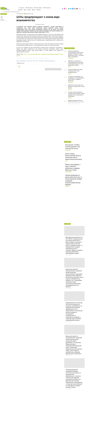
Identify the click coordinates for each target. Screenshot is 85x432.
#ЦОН (34, 60)
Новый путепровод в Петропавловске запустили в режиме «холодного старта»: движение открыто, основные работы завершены (76, 53)
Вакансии (33, 9)
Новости (22, 7)
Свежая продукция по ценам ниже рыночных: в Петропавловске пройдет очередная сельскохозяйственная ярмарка (73, 179)
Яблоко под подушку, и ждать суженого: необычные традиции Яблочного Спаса (72, 167)
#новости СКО (29, 60)
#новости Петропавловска (21, 60)
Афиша (25, 9)
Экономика (39, 7)
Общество (30, 7)
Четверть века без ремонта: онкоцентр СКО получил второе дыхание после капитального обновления (76, 94)
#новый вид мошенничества (49, 60)
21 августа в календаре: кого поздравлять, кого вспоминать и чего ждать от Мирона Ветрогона (76, 78)
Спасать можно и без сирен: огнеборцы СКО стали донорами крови (75, 71)
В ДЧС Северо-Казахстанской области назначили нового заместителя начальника (73, 156)
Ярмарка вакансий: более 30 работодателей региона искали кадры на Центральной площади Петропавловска (76, 102)
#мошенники (41, 60)
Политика (47, 7)
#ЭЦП (37, 60)
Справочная (38, 9)
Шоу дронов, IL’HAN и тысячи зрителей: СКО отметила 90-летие (72, 146)
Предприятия (20, 9)
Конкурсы (29, 9)
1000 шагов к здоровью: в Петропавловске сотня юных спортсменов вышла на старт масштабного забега (75, 63)
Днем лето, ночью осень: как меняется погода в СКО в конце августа (76, 86)
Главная (1, 11)
